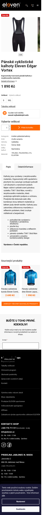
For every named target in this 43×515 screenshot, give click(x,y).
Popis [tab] (8, 167)
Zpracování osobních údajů (12, 379)
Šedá (18, 145)
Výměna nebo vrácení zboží (12, 393)
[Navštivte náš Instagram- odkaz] (3, 444)
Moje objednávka (8, 397)
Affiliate (4, 410)
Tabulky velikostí (8, 366)
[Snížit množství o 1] (9, 129)
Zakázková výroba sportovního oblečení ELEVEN (20, 414)
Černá (13, 145)
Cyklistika (15, 142)
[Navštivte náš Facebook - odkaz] (9, 444)
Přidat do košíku (27, 128)
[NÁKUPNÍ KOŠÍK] (32, 5)
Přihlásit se (9, 359)
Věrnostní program (8, 370)
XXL (9, 100)
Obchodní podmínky (9, 374)
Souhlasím (20, 509)
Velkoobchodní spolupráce (12, 406)
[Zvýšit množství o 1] (9, 126)
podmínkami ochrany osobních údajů (20, 354)
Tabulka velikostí (8, 106)
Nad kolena (15, 149)
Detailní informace (8, 81)
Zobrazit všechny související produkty (20, 304)
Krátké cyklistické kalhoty (20, 136)
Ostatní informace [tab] (25, 167)
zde (3, 495)
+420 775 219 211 (8, 466)
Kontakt (4, 383)
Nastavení (20, 501)
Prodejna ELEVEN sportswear (13, 401)
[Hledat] (27, 5)
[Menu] (37, 5)
